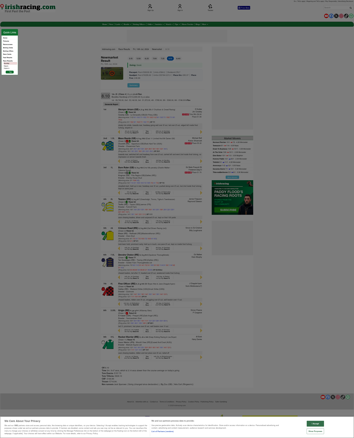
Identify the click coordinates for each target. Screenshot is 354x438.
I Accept (315, 423)
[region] (177, 427)
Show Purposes (315, 431)
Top (10, 72)
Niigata (6, 66)
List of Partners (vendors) (162, 431)
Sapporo (6, 68)
